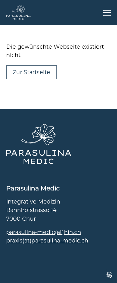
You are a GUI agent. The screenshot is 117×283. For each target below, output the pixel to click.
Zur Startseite (31, 72)
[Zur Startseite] (18, 12)
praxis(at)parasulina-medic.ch (47, 240)
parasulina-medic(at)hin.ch (43, 232)
